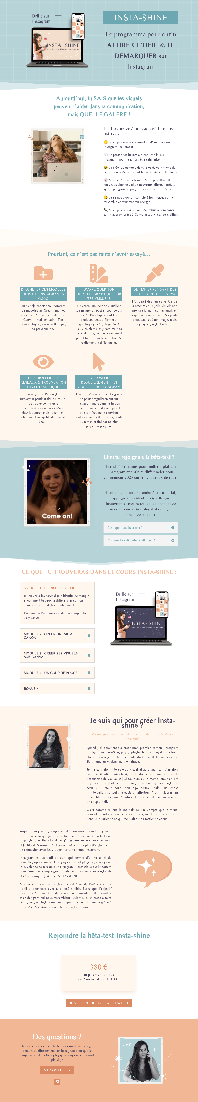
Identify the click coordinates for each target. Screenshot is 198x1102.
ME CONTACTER (57, 1070)
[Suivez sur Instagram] (57, 1082)
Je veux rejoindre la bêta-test (99, 1003)
